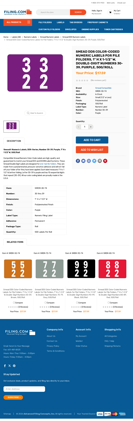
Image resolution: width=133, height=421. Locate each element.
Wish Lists (111, 3)
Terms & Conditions (56, 351)
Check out (121, 3)
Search (78, 12)
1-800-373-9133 (97, 3)
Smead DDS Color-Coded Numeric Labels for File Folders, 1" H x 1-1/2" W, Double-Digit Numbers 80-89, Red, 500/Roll (113, 294)
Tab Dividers (75, 22)
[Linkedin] (100, 161)
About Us (51, 336)
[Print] (89, 161)
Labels (60, 22)
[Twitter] (94, 161)
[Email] (83, 161)
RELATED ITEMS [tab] (15, 242)
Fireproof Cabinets (98, 22)
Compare (19, 303)
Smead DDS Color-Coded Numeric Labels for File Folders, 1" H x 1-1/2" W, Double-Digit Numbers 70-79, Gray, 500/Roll (50, 294)
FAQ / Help (109, 341)
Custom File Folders (49, 29)
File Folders (45, 22)
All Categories (111, 336)
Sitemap (7, 414)
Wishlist (79, 341)
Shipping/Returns (113, 346)
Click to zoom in (36, 113)
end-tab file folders (48, 164)
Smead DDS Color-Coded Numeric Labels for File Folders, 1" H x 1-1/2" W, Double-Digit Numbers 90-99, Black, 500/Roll (81, 294)
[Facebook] (78, 161)
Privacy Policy (53, 346)
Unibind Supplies (90, 29)
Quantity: (80, 121)
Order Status (81, 346)
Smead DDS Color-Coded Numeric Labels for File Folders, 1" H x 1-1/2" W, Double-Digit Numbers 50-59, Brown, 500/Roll (18, 294)
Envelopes (70, 29)
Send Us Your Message (19, 346)
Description (14, 141)
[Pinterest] (105, 161)
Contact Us (52, 341)
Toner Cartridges (113, 29)
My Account (81, 336)
